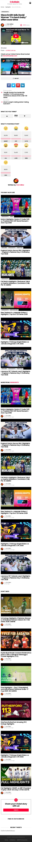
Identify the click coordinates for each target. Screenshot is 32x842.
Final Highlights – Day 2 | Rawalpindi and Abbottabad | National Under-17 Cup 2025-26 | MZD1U (14, 689)
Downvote (24, 116)
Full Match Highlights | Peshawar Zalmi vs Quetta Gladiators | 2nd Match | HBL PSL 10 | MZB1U (15, 283)
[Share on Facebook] (9, 85)
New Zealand (14, 310)
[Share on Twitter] (13, 85)
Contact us (12, 840)
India (11, 216)
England (4, 247)
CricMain (14, 1)
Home (6, 840)
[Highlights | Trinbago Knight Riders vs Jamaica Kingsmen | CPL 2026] (16, 329)
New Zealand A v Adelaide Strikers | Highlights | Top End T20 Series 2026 (14, 313)
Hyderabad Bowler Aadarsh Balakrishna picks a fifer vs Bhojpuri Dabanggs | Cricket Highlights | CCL (16, 654)
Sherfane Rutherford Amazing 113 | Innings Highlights (14, 723)
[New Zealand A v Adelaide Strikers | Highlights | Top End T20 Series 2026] (16, 299)
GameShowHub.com (10, 56)
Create (16, 810)
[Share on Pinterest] (18, 85)
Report (17, 78)
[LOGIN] (30, 2)
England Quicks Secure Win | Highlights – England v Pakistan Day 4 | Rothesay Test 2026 (15, 252)
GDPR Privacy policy (22, 840)
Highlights (5, 216)
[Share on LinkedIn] (23, 85)
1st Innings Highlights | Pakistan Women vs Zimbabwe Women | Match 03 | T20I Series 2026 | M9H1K (16, 620)
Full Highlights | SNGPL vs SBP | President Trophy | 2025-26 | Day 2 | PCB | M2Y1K (16, 789)
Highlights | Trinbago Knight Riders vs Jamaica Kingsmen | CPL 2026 (15, 343)
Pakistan (19, 247)
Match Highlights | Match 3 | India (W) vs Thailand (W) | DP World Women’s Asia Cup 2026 (15, 221)
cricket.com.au (11, 50)
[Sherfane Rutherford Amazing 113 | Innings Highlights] (16, 709)
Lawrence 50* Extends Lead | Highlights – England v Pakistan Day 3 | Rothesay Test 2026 (15, 373)
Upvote (7, 116)
